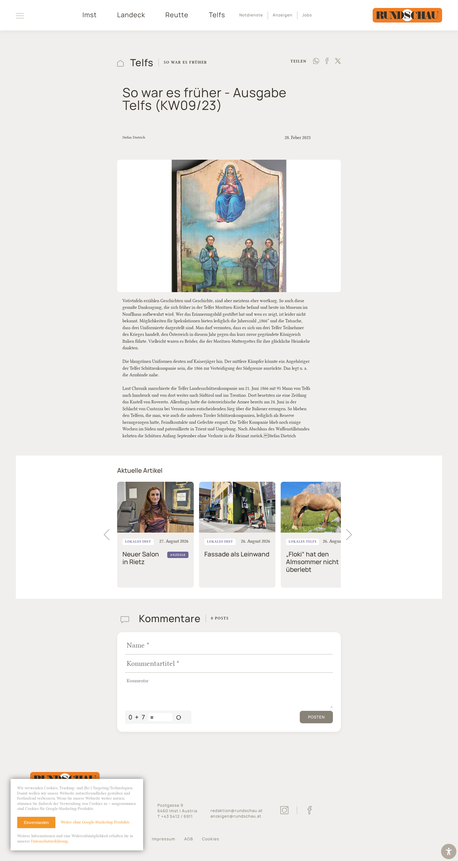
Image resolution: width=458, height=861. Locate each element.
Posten (316, 717)
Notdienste (251, 15)
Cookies (210, 839)
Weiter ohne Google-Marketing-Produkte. (95, 822)
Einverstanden (36, 822)
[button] (351, 534)
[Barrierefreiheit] (448, 852)
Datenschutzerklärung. (50, 841)
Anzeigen (282, 15)
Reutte (176, 15)
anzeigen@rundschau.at (235, 816)
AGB (188, 839)
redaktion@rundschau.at (236, 810)
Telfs (217, 15)
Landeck (131, 15)
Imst (89, 15)
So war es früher (185, 62)
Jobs (307, 15)
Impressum (163, 839)
